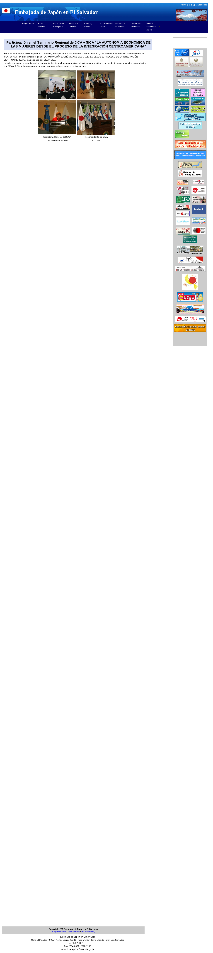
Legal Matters (59, 931)
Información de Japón (106, 25)
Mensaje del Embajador (58, 25)
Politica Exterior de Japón (151, 26)
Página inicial (28, 23)
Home (183, 4)
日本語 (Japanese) (197, 4)
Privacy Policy (88, 931)
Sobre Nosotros (41, 25)
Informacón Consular (73, 25)
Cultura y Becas (88, 25)
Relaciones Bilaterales (120, 25)
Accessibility (74, 931)
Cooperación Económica (136, 25)
